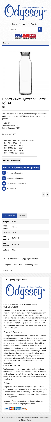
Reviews (22, 216)
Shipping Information (30, 259)
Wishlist (34, 24)
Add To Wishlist (12, 160)
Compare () (24, 24)
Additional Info (9, 216)
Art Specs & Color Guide (12, 265)
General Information (11, 259)
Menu (7, 43)
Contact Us (7, 270)
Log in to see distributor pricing (21, 167)
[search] (40, 29)
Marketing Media (31, 265)
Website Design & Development (37, 417)
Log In (14, 24)
